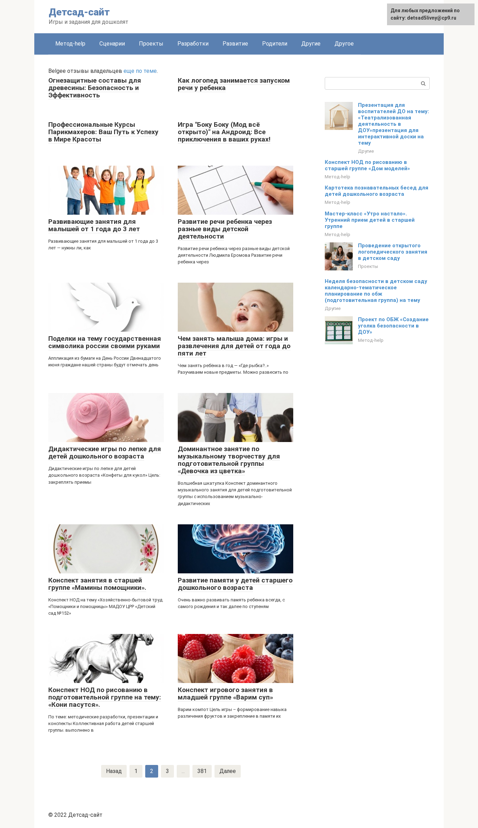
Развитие (235, 43)
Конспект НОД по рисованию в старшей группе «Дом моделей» (367, 165)
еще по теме (140, 71)
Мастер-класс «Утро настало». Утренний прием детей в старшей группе (370, 220)
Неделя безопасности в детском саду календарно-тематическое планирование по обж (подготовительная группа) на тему (376, 290)
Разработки (193, 43)
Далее (227, 771)
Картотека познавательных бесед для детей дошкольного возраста (376, 191)
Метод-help (70, 43)
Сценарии (112, 43)
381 (202, 771)
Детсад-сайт (79, 12)
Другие (311, 43)
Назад (114, 771)
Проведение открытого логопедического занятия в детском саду (392, 251)
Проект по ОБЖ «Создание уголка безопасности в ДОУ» (393, 325)
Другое (344, 43)
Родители (274, 43)
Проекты (151, 43)
